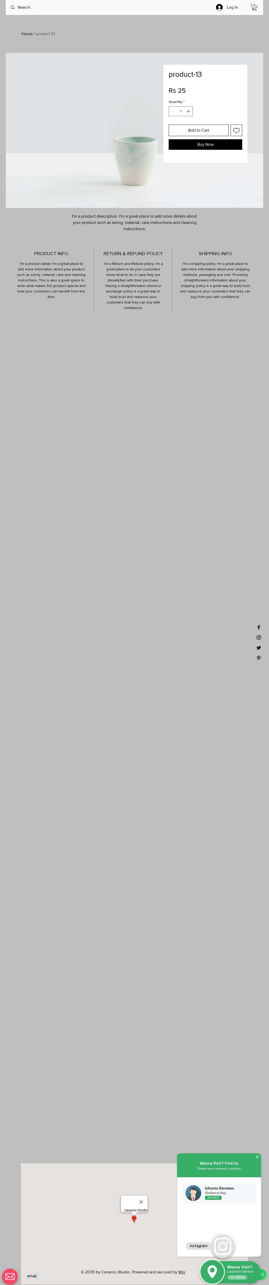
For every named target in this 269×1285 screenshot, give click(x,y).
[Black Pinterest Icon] (259, 658)
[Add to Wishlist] (236, 130)
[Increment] (188, 111)
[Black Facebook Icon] (259, 627)
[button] (254, 7)
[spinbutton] (180, 111)
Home (27, 34)
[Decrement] (172, 111)
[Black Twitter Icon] (259, 648)
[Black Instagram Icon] (259, 637)
